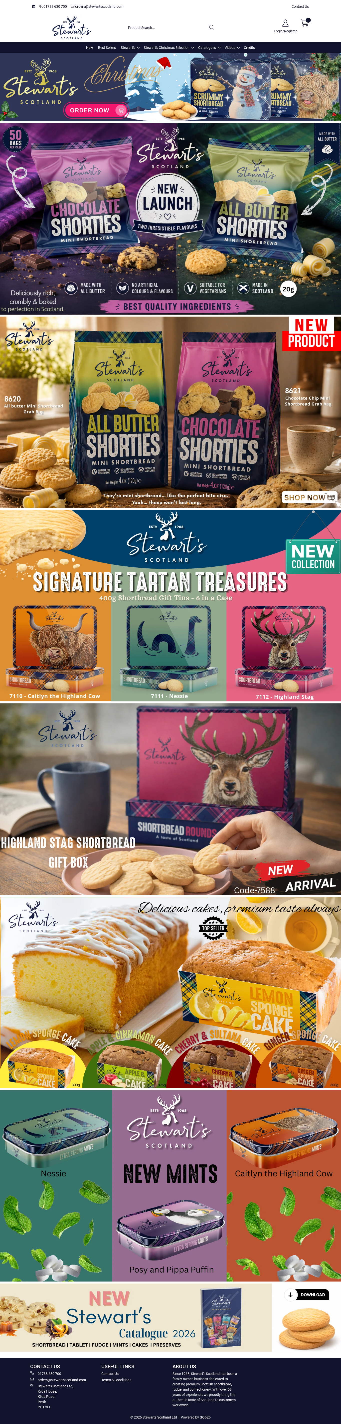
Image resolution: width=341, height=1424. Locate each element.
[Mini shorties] (170, 219)
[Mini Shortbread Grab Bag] (170, 412)
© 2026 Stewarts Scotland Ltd (153, 1417)
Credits (249, 48)
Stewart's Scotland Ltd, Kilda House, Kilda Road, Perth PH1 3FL (55, 1396)
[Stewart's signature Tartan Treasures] (170, 605)
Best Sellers (107, 48)
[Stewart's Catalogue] (170, 1318)
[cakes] (170, 992)
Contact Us (300, 6)
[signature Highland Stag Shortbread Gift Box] (170, 799)
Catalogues (207, 48)
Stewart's (128, 48)
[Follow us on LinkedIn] (33, 6)
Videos (230, 48)
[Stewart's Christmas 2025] (170, 87)
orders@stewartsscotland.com (98, 6)
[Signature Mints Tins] (170, 1186)
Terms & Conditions (116, 1380)
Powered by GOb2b (196, 1417)
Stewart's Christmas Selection (166, 48)
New (89, 48)
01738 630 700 (55, 6)
